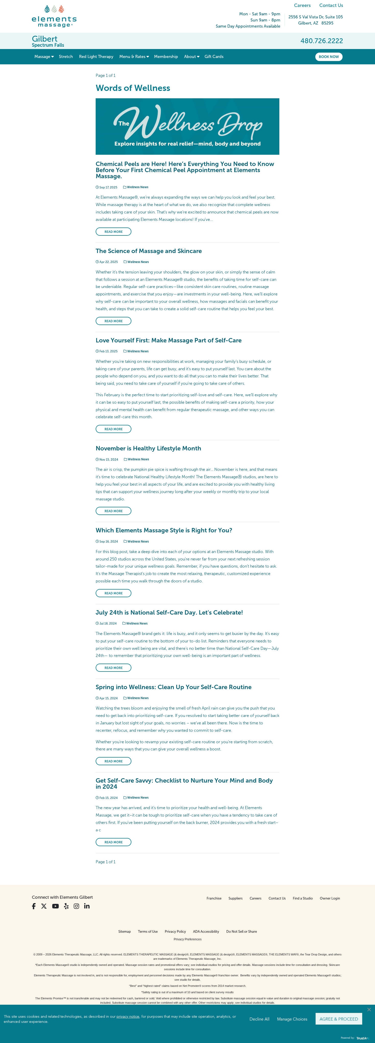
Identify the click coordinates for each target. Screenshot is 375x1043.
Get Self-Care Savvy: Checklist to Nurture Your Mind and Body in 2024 (184, 783)
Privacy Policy (175, 931)
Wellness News (137, 187)
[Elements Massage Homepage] (58, 16)
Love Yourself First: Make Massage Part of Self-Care (169, 340)
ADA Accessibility (206, 931)
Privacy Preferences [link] (188, 939)
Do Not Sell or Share (241, 931)
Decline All (259, 1019)
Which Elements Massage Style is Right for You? (164, 530)
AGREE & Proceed (339, 1019)
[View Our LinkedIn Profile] (87, 906)
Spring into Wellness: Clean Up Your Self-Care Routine (174, 687)
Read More (114, 232)
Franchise (214, 898)
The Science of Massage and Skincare (149, 250)
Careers (302, 5)
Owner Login (330, 898)
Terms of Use (148, 931)
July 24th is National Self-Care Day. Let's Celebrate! (169, 612)
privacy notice (128, 1016)
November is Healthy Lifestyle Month (148, 448)
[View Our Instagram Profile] (76, 906)
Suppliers (236, 898)
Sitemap (124, 931)
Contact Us (331, 5)
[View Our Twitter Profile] (44, 906)
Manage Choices (292, 1019)
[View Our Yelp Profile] (66, 906)
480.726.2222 (322, 40)
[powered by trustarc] (362, 1038)
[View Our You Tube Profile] (55, 906)
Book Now (329, 57)
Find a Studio (303, 898)
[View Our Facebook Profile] (34, 906)
